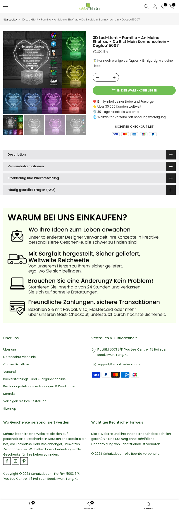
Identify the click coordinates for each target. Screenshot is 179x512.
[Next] (79, 72)
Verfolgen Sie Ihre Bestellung (24, 401)
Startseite (10, 19)
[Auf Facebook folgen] (7, 461)
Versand (9, 372)
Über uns (10, 350)
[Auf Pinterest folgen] (24, 461)
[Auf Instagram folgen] (15, 461)
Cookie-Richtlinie (16, 364)
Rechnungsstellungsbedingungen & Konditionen (39, 386)
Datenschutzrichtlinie (19, 357)
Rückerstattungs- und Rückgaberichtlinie (34, 379)
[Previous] (10, 72)
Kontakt (9, 394)
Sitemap (9, 409)
